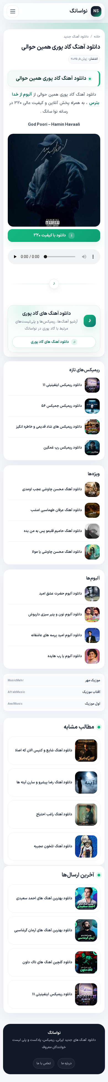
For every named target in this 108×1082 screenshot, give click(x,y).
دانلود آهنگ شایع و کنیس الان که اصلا (43, 750)
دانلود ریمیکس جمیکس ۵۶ (61, 405)
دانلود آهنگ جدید (76, 36)
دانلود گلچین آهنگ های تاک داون (47, 962)
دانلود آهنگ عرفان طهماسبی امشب (56, 510)
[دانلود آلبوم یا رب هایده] (92, 656)
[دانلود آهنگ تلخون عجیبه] (86, 846)
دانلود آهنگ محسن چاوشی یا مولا (57, 551)
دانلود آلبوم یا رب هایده (65, 656)
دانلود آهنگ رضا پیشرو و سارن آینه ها (44, 782)
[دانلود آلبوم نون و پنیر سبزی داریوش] (92, 614)
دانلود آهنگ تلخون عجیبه (53, 846)
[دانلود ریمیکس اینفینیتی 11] (92, 385)
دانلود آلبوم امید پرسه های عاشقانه (56, 635)
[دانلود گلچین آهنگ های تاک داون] (86, 962)
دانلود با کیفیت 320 (50, 235)
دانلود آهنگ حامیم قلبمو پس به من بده (53, 531)
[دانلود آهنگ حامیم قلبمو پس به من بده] (92, 531)
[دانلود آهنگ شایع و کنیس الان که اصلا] (86, 750)
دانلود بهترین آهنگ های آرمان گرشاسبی (43, 930)
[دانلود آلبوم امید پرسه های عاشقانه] (92, 635)
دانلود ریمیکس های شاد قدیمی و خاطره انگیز (49, 426)
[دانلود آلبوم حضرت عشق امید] (92, 593)
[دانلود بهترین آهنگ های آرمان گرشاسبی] (86, 930)
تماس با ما (44, 1063)
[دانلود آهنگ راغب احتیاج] (86, 814)
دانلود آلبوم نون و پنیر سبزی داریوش (55, 614)
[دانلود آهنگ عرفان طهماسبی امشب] (92, 510)
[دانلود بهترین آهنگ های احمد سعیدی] (86, 898)
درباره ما (66, 1063)
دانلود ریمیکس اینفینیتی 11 (62, 385)
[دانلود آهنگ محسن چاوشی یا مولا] (92, 551)
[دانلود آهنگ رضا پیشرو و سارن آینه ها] (86, 782)
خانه (97, 36)
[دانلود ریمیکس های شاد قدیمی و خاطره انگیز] (92, 426)
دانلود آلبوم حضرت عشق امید (60, 593)
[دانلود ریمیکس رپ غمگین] (92, 447)
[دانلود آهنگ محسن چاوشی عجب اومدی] (92, 489)
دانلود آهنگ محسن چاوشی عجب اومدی (52, 489)
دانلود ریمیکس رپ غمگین (62, 447)
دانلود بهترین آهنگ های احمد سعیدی (44, 898)
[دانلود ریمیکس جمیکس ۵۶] (92, 406)
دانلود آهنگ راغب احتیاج (54, 814)
